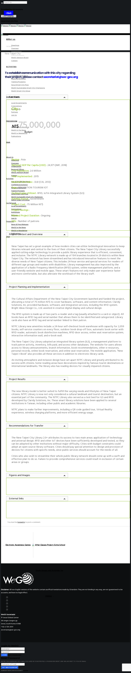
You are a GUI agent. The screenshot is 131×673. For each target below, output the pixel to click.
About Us (9, 157)
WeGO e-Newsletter (19, 230)
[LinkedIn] (7, 606)
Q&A (8, 236)
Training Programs (18, 190)
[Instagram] (7, 603)
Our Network (11, 203)
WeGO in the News (18, 227)
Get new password (9, 667)
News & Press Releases (19, 224)
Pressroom (10, 221)
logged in (21, 522)
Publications (16, 233)
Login (4, 655)
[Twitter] (7, 597)
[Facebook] (7, 600)
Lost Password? (14, 655)
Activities (9, 178)
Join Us (14, 218)
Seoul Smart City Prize (9, 20)
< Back (8, 13)
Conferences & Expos (19, 184)
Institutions (15, 212)
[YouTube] (7, 609)
